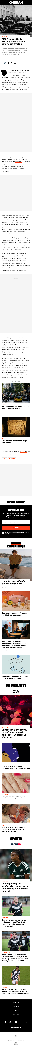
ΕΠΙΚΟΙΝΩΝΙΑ (16, 1002)
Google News (23, 451)
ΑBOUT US (16, 1010)
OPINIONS (5, 881)
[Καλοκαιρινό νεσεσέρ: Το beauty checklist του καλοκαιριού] (16, 601)
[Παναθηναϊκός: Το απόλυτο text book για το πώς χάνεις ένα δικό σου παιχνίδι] (16, 865)
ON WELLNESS (16, 686)
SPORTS (16, 839)
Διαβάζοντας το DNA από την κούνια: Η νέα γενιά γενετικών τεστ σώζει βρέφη (14, 829)
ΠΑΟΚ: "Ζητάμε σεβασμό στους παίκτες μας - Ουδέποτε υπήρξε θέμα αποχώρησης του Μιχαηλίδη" (15, 991)
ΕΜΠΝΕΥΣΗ (5, 727)
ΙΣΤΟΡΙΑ (4, 36)
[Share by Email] (15, 63)
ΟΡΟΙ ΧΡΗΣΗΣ (16, 1014)
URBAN (4, 404)
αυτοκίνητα (18, 161)
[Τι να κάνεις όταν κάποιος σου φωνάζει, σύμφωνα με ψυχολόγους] (16, 752)
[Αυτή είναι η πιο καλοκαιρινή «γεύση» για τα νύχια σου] (16, 783)
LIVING (4, 764)
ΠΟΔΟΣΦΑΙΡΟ (6, 952)
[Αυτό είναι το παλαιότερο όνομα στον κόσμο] (16, 427)
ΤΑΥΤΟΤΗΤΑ (16, 1006)
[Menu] (2, 2)
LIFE (3, 438)
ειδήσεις (22, 454)
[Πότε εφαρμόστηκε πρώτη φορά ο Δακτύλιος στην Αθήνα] (16, 393)
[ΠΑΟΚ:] (16, 975)
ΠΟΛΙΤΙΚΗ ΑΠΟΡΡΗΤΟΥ (16, 1018)
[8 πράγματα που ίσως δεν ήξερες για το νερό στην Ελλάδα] (16, 664)
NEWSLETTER (16, 1027)
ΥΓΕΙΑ (4, 825)
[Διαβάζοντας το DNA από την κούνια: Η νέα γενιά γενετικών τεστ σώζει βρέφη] (16, 813)
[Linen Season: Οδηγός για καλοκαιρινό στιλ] (16, 565)
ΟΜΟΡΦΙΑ (5, 794)
